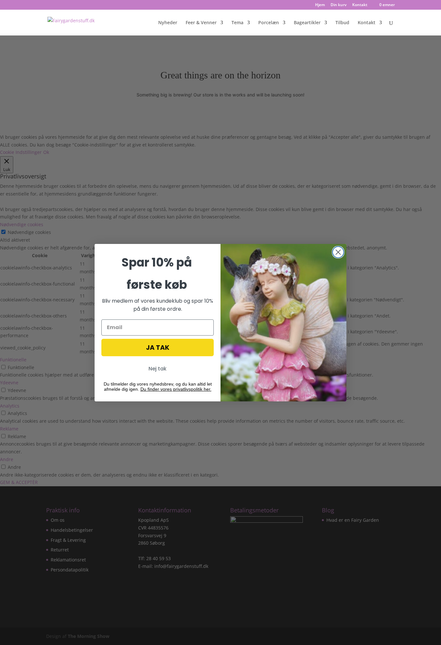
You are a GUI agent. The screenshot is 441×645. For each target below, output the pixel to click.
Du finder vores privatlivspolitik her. (175, 389)
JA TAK (157, 347)
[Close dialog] (338, 252)
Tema (237, 22)
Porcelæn (268, 22)
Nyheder (167, 22)
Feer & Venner (201, 22)
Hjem (320, 5)
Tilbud (342, 22)
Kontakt (359, 5)
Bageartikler (307, 22)
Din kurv (338, 5)
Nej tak (158, 368)
